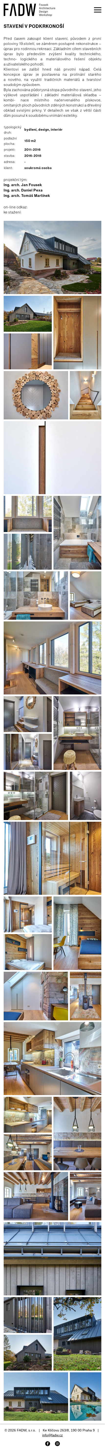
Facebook (47, 1443)
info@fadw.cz (52, 1435)
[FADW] (29, 12)
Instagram (57, 1443)
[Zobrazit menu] (98, 10)
